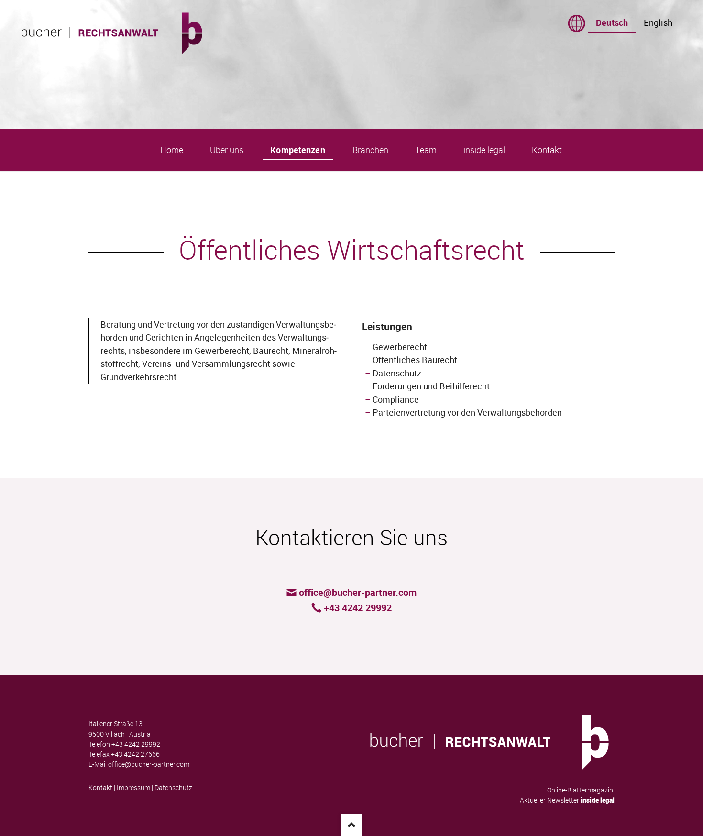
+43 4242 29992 (135, 744)
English (658, 22)
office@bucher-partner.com (148, 764)
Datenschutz (173, 787)
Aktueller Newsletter (567, 800)
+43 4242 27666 (135, 754)
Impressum (133, 787)
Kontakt (100, 787)
